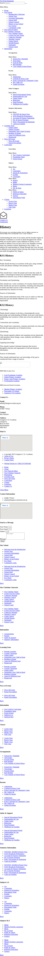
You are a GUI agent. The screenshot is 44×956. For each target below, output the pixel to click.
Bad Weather (17, 64)
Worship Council (14, 39)
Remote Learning (10, 651)
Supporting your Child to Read (14, 657)
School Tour (13, 16)
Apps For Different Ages (17, 135)
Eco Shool (7, 561)
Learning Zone (9, 126)
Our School (8, 12)
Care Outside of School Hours (14, 763)
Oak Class (12, 207)
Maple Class (13, 205)
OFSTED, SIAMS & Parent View (15, 852)
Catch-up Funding (19, 124)
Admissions (17, 77)
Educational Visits (19, 197)
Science (15, 196)
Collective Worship (15, 37)
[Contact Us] (3, 218)
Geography (16, 177)
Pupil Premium (18, 102)
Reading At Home (15, 133)
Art (14, 169)
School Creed (13, 47)
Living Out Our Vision (16, 35)
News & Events (9, 139)
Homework (12, 137)
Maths (15, 182)
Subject (2, 531)
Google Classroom (10, 653)
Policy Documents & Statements (24, 122)
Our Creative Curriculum (21, 155)
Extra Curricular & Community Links (25, 80)
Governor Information (16, 18)
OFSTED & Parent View (21, 114)
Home (6, 10)
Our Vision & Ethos (11, 30)
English (15, 175)
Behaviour (16, 100)
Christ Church (13, 41)
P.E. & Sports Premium (20, 120)
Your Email (4, 529)
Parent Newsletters (15, 143)
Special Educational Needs (22, 94)
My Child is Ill (9, 792)
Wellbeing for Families (20, 104)
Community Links (15, 28)
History (15, 180)
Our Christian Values (16, 33)
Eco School (12, 26)
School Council (14, 22)
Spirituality (12, 45)
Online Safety (17, 98)
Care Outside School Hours (22, 66)
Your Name (4, 527)
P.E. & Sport (17, 188)
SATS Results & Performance (14, 854)
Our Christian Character (12, 31)
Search (2, 3)
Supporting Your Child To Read (19, 131)
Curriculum (8, 145)
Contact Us (4, 220)
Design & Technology (20, 173)
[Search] (26, 3)
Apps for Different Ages (12, 661)
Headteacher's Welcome (17, 14)
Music (15, 186)
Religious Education (19, 194)
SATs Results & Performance (22, 116)
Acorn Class (13, 201)
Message (3, 539)
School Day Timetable (20, 59)
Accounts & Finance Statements (23, 118)
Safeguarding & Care (20, 96)
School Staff (13, 20)
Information (8, 49)
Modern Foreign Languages (22, 184)
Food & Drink (17, 63)
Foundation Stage (19, 157)
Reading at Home (10, 659)
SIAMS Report (14, 43)
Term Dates (17, 61)
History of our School (16, 24)
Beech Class (13, 203)
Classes (6, 199)
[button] (22, 7)
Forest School (17, 159)
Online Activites (14, 129)
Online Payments (18, 84)
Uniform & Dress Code (21, 79)
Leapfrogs (7, 209)
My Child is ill (18, 82)
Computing (16, 171)
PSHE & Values (18, 192)
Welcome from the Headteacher (15, 549)
